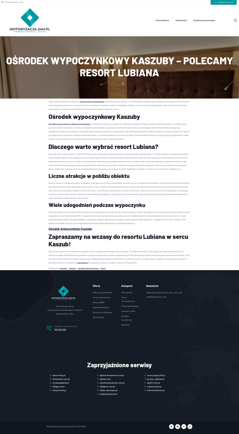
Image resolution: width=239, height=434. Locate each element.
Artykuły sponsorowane (204, 20)
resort (103, 268)
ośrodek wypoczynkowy (88, 268)
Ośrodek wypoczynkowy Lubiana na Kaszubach (69, 124)
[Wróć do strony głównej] (30, 20)
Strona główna (162, 20)
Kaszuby (63, 268)
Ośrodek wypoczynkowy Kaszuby (70, 229)
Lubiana (72, 268)
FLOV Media (81, 426)
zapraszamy (82, 262)
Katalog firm (181, 20)
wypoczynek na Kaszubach (92, 101)
